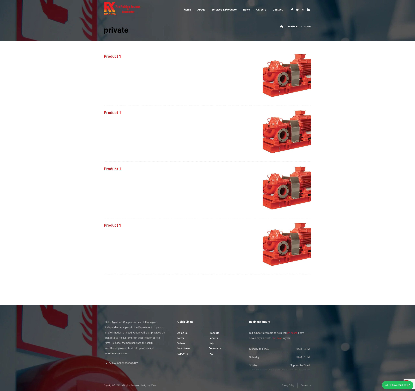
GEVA (153, 385)
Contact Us (215, 348)
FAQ (211, 353)
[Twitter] (297, 9)
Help (211, 343)
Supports (182, 353)
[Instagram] (303, 9)
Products (214, 332)
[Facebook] (292, 9)
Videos (181, 343)
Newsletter (183, 348)
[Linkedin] (308, 9)
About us (182, 332)
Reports (213, 338)
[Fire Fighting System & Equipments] (122, 8)
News (180, 338)
